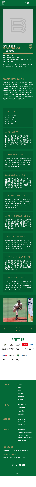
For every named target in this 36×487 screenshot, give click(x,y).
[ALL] (18, 329)
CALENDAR (22, 405)
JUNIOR (20, 390)
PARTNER (21, 411)
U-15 (19, 387)
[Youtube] (23, 465)
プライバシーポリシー (23, 435)
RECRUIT (21, 414)
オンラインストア (22, 419)
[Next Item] (30, 310)
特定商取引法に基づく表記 (25, 432)
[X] (12, 465)
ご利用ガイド (21, 424)
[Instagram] (16, 465)
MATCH (20, 400)
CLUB (20, 384)
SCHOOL (21, 393)
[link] (26, 3)
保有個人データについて (24, 440)
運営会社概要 (21, 429)
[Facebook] (19, 465)
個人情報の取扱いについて (25, 437)
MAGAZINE (21, 408)
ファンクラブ (21, 421)
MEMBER (21, 397)
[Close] (30, 329)
